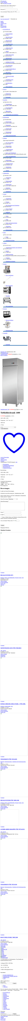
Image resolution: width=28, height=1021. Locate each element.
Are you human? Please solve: (7, 11)
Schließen (3, 1012)
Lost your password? (5, 19)
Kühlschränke (7, 706)
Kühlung (2, 577)
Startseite (2, 351)
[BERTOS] (3, 956)
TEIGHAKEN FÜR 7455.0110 (9, 884)
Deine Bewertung (5, 499)
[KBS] (2, 950)
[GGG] (2, 953)
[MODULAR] (4, 949)
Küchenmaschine (8, 761)
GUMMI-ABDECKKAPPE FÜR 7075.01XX (13, 829)
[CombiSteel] (3, 955)
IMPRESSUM (6, 977)
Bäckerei (2, 761)
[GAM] (2, 954)
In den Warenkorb (4, 428)
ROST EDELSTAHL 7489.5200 (9, 937)
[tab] (15, 464)
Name (2, 512)
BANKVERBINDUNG (8, 975)
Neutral (4, 650)
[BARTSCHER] (4, 957)
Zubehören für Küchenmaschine (19, 761)
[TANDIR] (3, 947)
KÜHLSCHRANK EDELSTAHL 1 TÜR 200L (13, 704)
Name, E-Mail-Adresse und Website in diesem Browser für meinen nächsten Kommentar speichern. (13, 518)
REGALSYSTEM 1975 (7, 575)
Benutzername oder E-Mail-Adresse (8, 5)
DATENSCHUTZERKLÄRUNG (10, 976)
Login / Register (6, 1009)
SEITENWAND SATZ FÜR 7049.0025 (11, 648)
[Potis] (2, 948)
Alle (5, 351)
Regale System (18, 577)
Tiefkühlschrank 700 (5, 409)
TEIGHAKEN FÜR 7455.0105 (9, 759)
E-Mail (2, 514)
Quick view (3, 583)
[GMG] (2, 951)
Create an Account (7, 3)
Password (3, 9)
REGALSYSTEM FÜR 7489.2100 (10, 800)
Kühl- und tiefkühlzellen (10, 577)
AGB (4, 978)
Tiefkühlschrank (4, 354)
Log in (2, 16)
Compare (2, 461)
